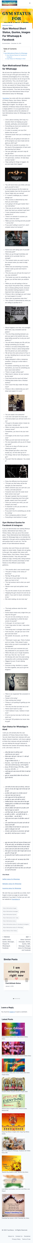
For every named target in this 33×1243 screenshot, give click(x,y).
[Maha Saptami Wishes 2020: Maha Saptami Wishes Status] (16, 1048)
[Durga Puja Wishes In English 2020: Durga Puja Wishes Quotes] (16, 1122)
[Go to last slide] (6, 980)
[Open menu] (29, 3)
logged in (12, 1012)
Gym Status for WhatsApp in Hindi (16, 58)
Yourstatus (5, 98)
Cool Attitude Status (13, 983)
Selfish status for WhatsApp (11, 879)
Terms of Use (26, 1239)
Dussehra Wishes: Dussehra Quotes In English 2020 (15, 1091)
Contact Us (19, 1236)
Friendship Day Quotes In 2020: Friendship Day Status (15, 1218)
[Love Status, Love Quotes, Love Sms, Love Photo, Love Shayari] (16, 1181)
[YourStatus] (9, 3)
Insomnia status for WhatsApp (11, 888)
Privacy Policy (16, 1239)
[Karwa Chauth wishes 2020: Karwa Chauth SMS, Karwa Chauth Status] (16, 1065)
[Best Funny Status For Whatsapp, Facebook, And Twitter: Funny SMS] (16, 1143)
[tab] (13, 998)
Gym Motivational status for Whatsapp (13, 927)
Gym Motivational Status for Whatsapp (15, 53)
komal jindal (7, 43)
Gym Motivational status (9, 921)
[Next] (26, 980)
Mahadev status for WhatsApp (11, 884)
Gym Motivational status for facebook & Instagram (16, 924)
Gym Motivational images (9, 908)
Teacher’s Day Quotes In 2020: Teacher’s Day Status (15, 1172)
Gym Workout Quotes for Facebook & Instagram (17, 56)
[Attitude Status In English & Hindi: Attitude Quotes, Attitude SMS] (16, 1101)
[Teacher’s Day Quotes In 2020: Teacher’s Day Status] (16, 1163)
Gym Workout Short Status (10, 930)
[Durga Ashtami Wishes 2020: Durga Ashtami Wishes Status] (16, 1029)
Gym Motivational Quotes (9, 914)
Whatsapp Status (7, 25)
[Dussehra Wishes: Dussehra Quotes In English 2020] (16, 1084)
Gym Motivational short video (10, 917)
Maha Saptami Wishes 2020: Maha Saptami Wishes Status (16, 1055)
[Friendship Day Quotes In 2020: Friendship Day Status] (16, 1205)
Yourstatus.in (16, 899)
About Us (11, 1236)
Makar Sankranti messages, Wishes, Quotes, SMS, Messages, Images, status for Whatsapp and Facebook (24, 943)
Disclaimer (27, 1236)
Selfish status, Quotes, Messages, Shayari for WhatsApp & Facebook (8, 942)
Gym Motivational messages (10, 911)
